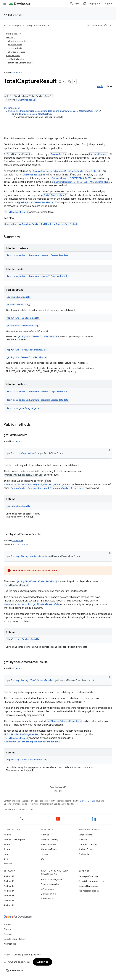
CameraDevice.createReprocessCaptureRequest (32, 741)
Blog (6, 858)
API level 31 (23, 544)
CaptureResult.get (34, 174)
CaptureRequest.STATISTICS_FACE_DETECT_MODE (82, 181)
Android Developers (12, 25)
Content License (87, 801)
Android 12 (9, 900)
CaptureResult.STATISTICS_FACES (72, 178)
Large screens (85, 834)
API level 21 (17, 72)
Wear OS (83, 839)
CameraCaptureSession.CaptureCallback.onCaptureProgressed (47, 488)
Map (9, 317)
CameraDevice (59, 154)
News (6, 854)
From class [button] (37, 255)
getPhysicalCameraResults (22, 325)
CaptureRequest (98, 154)
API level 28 (17, 540)
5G (42, 858)
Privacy (44, 854)
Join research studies (89, 890)
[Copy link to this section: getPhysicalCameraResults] (44, 534)
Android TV (84, 854)
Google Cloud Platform (15, 939)
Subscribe (42, 961)
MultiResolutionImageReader (21, 734)
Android (7, 834)
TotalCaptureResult (56, 195)
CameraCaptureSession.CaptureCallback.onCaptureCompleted (40, 224)
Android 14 (9, 890)
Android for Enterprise (14, 839)
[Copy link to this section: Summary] (23, 237)
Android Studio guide (51, 879)
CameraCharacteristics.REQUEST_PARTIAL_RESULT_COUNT (37, 484)
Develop (28, 25)
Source (7, 849)
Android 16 (9, 881)
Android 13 (9, 895)
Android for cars (86, 849)
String (15, 317)
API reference (13, 15)
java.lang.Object (12, 108)
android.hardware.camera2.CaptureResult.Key (75, 111)
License (17, 954)
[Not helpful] (110, 25)
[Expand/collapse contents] (21, 34)
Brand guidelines (32, 954)
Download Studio (49, 893)
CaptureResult (26, 99)
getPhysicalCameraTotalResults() (37, 336)
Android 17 (9, 876)
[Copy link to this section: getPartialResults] (30, 435)
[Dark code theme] (110, 450)
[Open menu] (5, 3)
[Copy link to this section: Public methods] (34, 425)
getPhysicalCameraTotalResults (25, 357)
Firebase (8, 934)
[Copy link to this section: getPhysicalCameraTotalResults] (51, 662)
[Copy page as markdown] (69, 81)
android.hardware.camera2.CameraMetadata (30, 111)
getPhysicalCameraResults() (36, 202)
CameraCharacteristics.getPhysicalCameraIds (31, 604)
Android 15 (9, 886)
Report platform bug (88, 876)
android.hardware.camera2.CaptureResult (32, 114)
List (9, 296)
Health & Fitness (48, 844)
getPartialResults (17, 304)
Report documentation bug (92, 881)
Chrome (7, 929)
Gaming (45, 834)
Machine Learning (49, 839)
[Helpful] (105, 25)
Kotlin (100, 86)
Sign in (108, 3)
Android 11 (9, 905)
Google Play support (88, 886)
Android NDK (47, 898)
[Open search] (71, 3)
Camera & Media (49, 849)
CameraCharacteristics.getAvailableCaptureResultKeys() (67, 171)
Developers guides (50, 884)
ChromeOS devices (88, 844)
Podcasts (8, 863)
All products (10, 943)
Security (7, 844)
